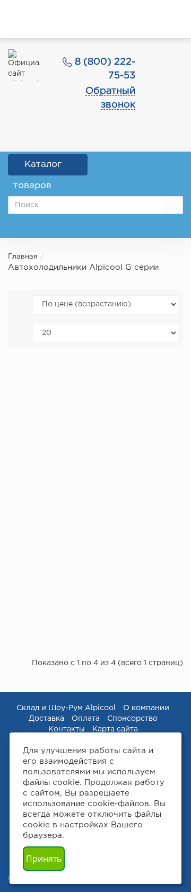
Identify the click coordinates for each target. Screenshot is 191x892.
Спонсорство (132, 719)
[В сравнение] (163, 372)
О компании (146, 708)
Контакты (66, 729)
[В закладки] (148, 372)
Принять (44, 858)
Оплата (86, 719)
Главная (23, 257)
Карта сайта (115, 729)
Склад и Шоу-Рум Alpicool (66, 708)
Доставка (46, 719)
